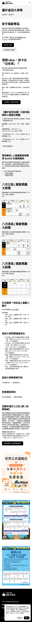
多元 (10, 314)
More (3, 196)
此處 (27, 611)
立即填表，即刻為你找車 (11, 102)
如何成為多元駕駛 (9, 50)
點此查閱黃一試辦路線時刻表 (12, 443)
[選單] (29, 2)
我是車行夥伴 (9, 175)
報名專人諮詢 (8, 45)
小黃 (14, 314)
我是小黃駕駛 (9, 173)
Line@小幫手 (15, 309)
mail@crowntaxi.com (12, 601)
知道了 (26, 618)
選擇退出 (19, 618)
